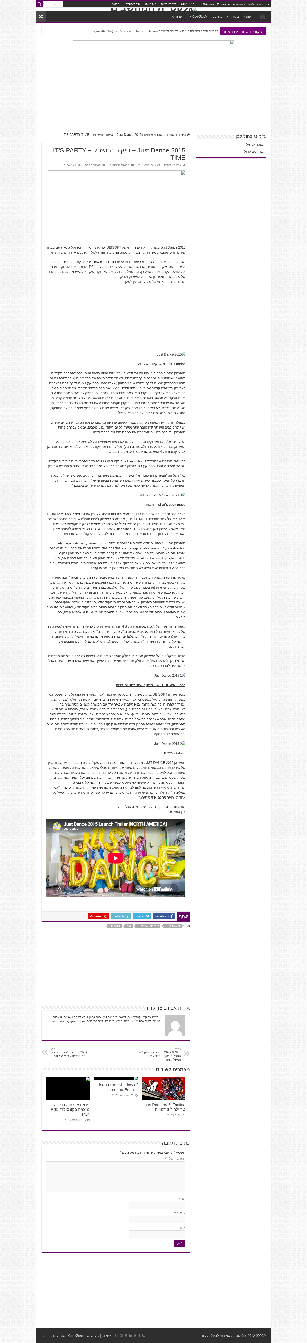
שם (181, 1199)
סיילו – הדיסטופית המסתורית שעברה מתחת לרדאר (184, 31)
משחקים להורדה (53, 1336)
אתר (182, 1228)
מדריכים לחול (253, 151)
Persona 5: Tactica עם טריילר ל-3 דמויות (165, 1107)
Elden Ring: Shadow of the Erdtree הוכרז (117, 1087)
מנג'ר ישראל (254, 144)
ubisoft (114, 926)
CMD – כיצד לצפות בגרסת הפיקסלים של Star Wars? (69, 1053)
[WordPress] (121, 1335)
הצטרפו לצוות (169, 4)
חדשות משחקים (155, 134)
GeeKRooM (199, 16)
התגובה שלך (175, 1158)
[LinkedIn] (130, 1335)
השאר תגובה (93, 165)
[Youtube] (126, 1335)
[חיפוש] (39, 4)
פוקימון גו (92, 1336)
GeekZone (76, 1336)
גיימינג (106, 1336)
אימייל (179, 1213)
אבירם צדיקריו (172, 165)
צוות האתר (151, 4)
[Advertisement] (153, 96)
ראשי (263, 16)
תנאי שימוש (187, 4)
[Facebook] (139, 1335)
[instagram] (116, 1335)
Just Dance (173, 926)
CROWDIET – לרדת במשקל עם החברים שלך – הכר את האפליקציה (159, 1054)
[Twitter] (135, 1335)
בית (184, 134)
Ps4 (129, 926)
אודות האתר (133, 4)
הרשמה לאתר (176, 16)
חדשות (250, 16)
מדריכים (217, 16)
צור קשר (117, 4)
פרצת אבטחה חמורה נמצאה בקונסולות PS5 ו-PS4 (68, 1109)
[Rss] (143, 1335)
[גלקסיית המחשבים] (153, 9)
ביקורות (234, 16)
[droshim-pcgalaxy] (153, 52)
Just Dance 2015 (148, 926)
